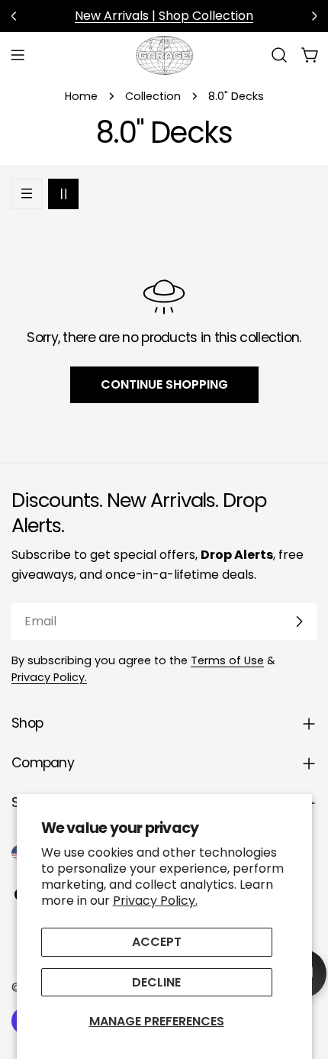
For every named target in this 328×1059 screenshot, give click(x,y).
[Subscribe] (299, 621)
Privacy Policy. (155, 900)
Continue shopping (164, 384)
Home (81, 96)
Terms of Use (227, 660)
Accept (157, 942)
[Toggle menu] (17, 55)
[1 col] (26, 194)
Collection (153, 96)
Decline (156, 982)
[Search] (279, 55)
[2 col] (63, 194)
